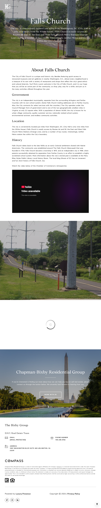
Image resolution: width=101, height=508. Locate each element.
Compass (59, 466)
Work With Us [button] (50, 394)
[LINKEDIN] (18, 500)
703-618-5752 (60, 440)
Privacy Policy (73, 494)
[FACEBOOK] (7, 500)
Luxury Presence (23, 494)
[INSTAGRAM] (12, 500)
